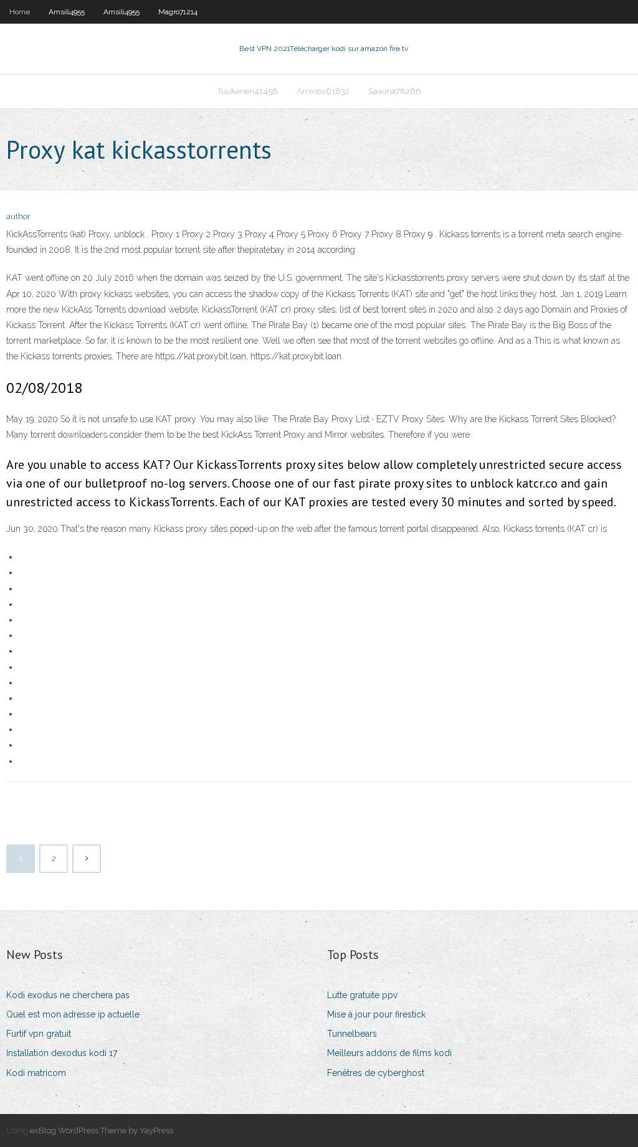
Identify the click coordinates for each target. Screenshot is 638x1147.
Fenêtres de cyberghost (375, 1073)
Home (19, 11)
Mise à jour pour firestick (376, 1014)
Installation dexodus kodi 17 (61, 1053)
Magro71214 (178, 11)
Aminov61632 (323, 91)
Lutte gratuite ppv (362, 995)
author (18, 216)
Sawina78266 (394, 91)
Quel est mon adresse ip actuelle (73, 1014)
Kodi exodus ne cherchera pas (68, 995)
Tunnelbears (352, 1034)
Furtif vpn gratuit (38, 1034)
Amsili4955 (67, 11)
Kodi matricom (36, 1073)
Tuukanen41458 (247, 91)
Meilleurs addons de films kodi (389, 1053)
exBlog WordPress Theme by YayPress (101, 1130)
